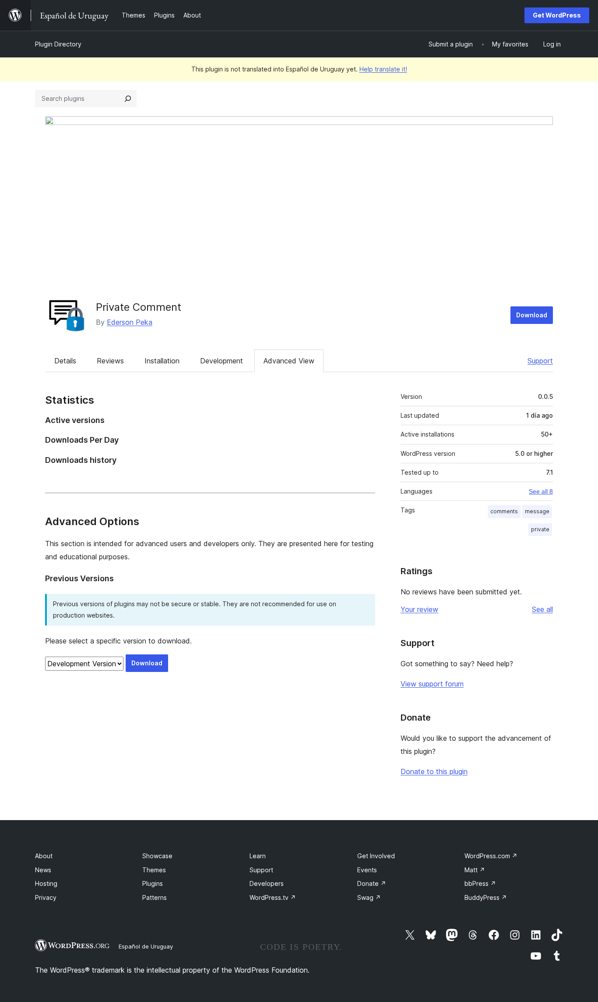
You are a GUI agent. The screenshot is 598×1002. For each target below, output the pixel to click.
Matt (474, 870)
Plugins (152, 883)
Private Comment (138, 307)
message (537, 511)
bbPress (480, 883)
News (43, 870)
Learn (258, 856)
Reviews (110, 360)
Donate (371, 883)
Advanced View (289, 360)
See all (542, 609)
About (44, 856)
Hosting (46, 883)
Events (367, 870)
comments (504, 511)
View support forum (432, 683)
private (540, 529)
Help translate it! (383, 69)
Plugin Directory (58, 44)
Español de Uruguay (146, 946)
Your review (419, 609)
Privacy (45, 897)
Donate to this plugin (434, 771)
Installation (161, 360)
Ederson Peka (129, 322)
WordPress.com (490, 856)
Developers (267, 883)
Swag (369, 897)
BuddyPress (485, 897)
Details (65, 360)
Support (540, 360)
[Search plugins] (128, 98)
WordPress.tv (273, 897)
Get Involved (376, 856)
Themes (154, 870)
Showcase (157, 856)
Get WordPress (557, 15)
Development (221, 360)
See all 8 (541, 491)
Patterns (154, 897)
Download (531, 315)
